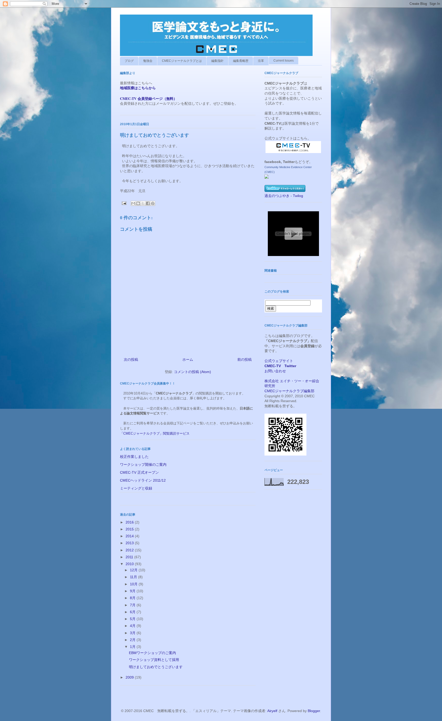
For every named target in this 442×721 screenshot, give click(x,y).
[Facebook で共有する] (147, 203)
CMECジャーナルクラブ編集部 (289, 391)
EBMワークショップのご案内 (152, 653)
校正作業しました (134, 457)
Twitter (290, 366)
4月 (133, 626)
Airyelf (272, 711)
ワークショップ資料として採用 (154, 660)
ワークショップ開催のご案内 (143, 464)
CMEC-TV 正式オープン (139, 472)
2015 (130, 529)
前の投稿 (244, 359)
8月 (133, 598)
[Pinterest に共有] (152, 203)
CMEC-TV (272, 366)
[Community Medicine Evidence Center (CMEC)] (266, 177)
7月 (133, 605)
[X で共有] (143, 203)
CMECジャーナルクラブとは (182, 61)
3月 (133, 633)
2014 (130, 536)
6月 (133, 612)
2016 (130, 522)
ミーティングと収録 (136, 488)
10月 (134, 584)
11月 (134, 577)
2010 (130, 564)
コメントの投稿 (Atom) (192, 372)
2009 (130, 677)
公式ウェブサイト (278, 361)
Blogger (314, 711)
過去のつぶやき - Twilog (283, 196)
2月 (133, 640)
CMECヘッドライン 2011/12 (143, 480)
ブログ (129, 61)
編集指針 (217, 61)
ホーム (187, 359)
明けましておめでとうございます (156, 667)
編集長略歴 (240, 61)
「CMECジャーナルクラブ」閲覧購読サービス (155, 433)
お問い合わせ (275, 371)
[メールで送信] (133, 203)
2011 (130, 557)
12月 (134, 570)
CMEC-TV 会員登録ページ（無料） (148, 98)
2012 (130, 550)
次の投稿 (131, 359)
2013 (130, 543)
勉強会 (147, 61)
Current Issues (283, 60)
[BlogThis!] (138, 203)
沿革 (261, 61)
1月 (133, 647)
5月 (133, 619)
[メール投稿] (123, 203)
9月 (133, 591)
